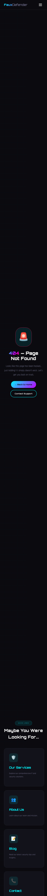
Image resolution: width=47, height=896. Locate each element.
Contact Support (23, 393)
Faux (15, 5)
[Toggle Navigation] (40, 5)
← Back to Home (23, 384)
